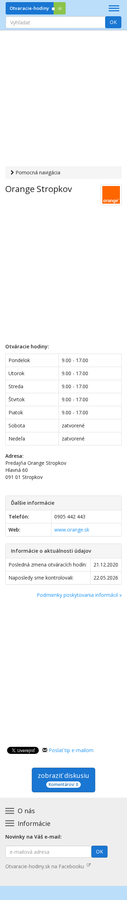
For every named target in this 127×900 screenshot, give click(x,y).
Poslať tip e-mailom (71, 750)
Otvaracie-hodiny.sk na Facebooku (46, 866)
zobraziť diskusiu (63, 779)
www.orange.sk (71, 529)
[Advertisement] (63, 99)
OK (113, 22)
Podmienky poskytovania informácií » (79, 595)
